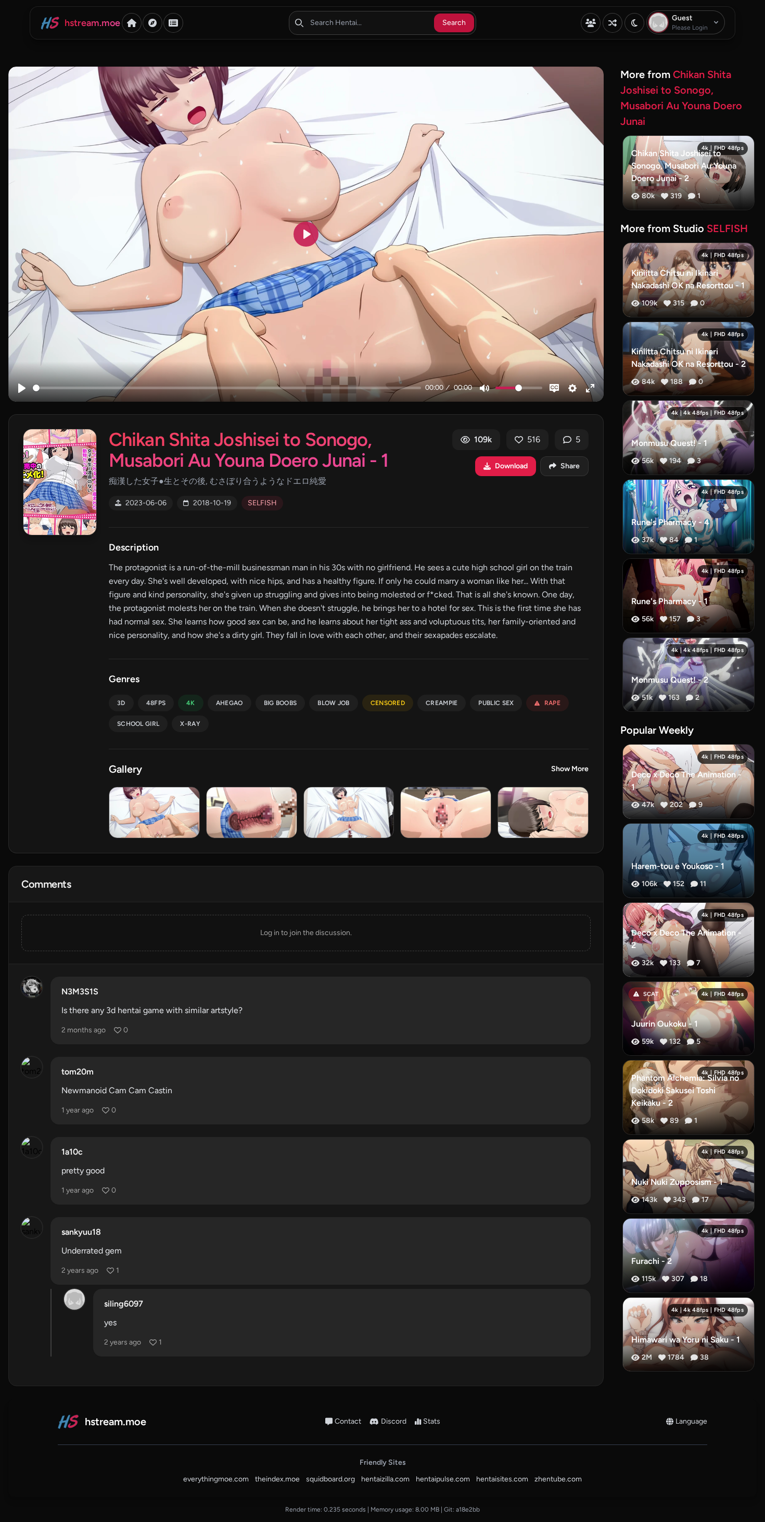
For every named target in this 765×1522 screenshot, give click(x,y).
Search (454, 22)
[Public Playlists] (173, 23)
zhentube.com (558, 1479)
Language (691, 1421)
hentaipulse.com (443, 1479)
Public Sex (496, 703)
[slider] (227, 388)
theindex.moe (277, 1479)
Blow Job (333, 703)
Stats (431, 1421)
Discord (393, 1421)
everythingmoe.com (216, 1479)
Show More (570, 768)
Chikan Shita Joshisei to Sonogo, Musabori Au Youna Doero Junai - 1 (248, 449)
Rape (552, 703)
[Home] (131, 23)
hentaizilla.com (385, 1479)
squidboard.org (330, 1479)
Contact (348, 1421)
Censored (388, 703)
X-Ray (190, 723)
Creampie (441, 703)
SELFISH (262, 502)
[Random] (612, 23)
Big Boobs (280, 703)
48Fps (156, 703)
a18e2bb (468, 1509)
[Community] (590, 23)
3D (121, 703)
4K (190, 703)
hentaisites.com (502, 1479)
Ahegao (229, 703)
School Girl (138, 723)
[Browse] (152, 23)
